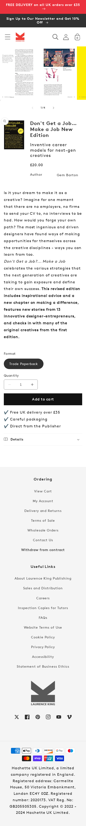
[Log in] (66, 37)
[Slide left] (32, 108)
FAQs (43, 618)
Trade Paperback (23, 364)
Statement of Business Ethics (43, 666)
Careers (43, 598)
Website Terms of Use (43, 627)
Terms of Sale (43, 520)
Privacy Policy (43, 647)
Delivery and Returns (43, 511)
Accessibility (43, 657)
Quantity (11, 375)
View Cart (43, 491)
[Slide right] (53, 108)
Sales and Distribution (43, 588)
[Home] (20, 37)
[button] (7, 37)
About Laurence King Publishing (43, 578)
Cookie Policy (43, 637)
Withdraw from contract (42, 550)
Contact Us (43, 540)
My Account (43, 501)
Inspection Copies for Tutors (43, 608)
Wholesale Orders (43, 530)
